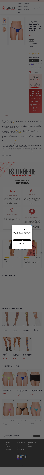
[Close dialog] (31, 226)
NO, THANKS (22, 243)
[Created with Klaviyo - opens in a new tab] (22, 249)
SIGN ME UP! (22, 240)
